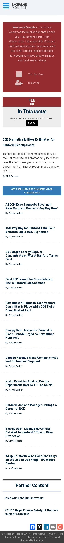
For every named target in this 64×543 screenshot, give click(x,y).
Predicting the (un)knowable (24, 498)
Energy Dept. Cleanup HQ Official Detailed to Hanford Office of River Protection (29, 432)
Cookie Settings (12, 537)
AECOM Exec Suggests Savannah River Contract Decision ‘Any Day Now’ (31, 206)
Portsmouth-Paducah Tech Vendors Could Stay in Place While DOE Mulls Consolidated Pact (30, 306)
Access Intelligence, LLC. (16, 533)
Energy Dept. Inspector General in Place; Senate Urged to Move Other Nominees (29, 333)
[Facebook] (32, 526)
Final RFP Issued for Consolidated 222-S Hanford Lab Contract (28, 281)
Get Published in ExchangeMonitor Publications (32, 191)
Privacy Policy (55, 533)
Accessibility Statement (32, 540)
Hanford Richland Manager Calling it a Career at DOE (31, 407)
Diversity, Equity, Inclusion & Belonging (40, 537)
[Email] (53, 526)
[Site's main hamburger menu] (6, 6)
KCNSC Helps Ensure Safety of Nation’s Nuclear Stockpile (31, 512)
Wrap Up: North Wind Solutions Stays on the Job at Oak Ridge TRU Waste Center (31, 459)
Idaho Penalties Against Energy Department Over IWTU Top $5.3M (28, 383)
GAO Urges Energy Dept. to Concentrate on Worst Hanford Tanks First (31, 255)
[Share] (59, 526)
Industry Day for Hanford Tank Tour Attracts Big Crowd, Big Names (30, 230)
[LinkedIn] (46, 526)
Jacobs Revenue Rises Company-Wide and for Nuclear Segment (31, 359)
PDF (30, 123)
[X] (39, 526)
